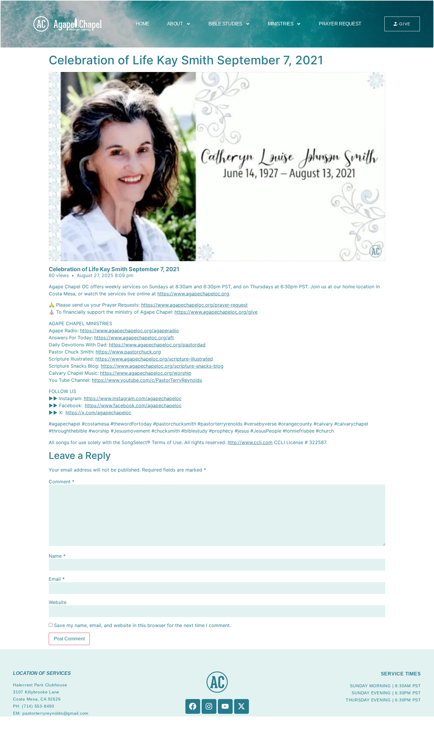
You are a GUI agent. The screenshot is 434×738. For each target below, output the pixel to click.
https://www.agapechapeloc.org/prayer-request (194, 305)
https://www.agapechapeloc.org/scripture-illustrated (154, 359)
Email (57, 579)
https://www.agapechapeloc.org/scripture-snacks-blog (162, 366)
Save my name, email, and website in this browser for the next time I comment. (142, 625)
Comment (61, 481)
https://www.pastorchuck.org (128, 352)
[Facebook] (192, 706)
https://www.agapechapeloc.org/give (215, 312)
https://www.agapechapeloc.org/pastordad (157, 345)
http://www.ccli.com (250, 442)
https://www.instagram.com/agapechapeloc (133, 398)
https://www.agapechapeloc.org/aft (134, 338)
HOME (142, 23)
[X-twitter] (241, 706)
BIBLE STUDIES (225, 23)
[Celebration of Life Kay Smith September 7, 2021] (217, 166)
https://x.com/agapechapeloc (98, 412)
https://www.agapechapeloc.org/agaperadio (129, 330)
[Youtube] (225, 706)
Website (57, 602)
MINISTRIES (281, 23)
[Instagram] (209, 706)
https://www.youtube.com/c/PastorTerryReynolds (147, 380)
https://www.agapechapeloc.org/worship (145, 373)
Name (57, 556)
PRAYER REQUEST (340, 23)
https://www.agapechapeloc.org (193, 294)
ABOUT (175, 23)
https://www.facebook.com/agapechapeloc (133, 405)
